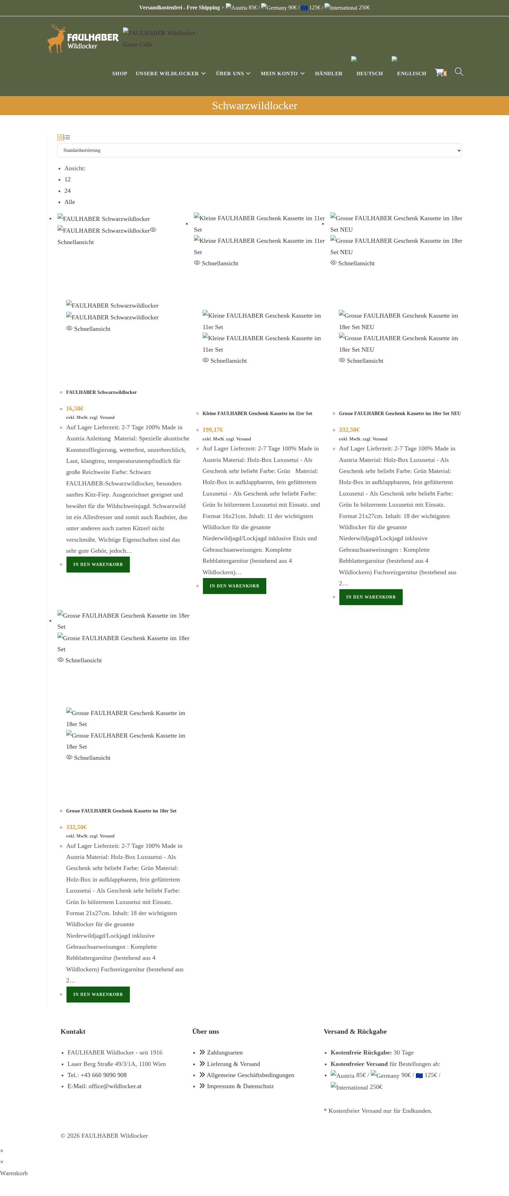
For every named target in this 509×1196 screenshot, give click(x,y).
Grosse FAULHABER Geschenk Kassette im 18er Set (121, 811)
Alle (69, 201)
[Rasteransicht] (60, 138)
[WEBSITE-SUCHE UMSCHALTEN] (459, 73)
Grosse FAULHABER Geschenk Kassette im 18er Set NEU (400, 413)
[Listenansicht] (67, 138)
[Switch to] (367, 73)
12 (67, 179)
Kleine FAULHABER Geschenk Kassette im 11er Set (257, 413)
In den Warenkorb (98, 564)
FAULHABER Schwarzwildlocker (101, 392)
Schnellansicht (91, 328)
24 (67, 190)
